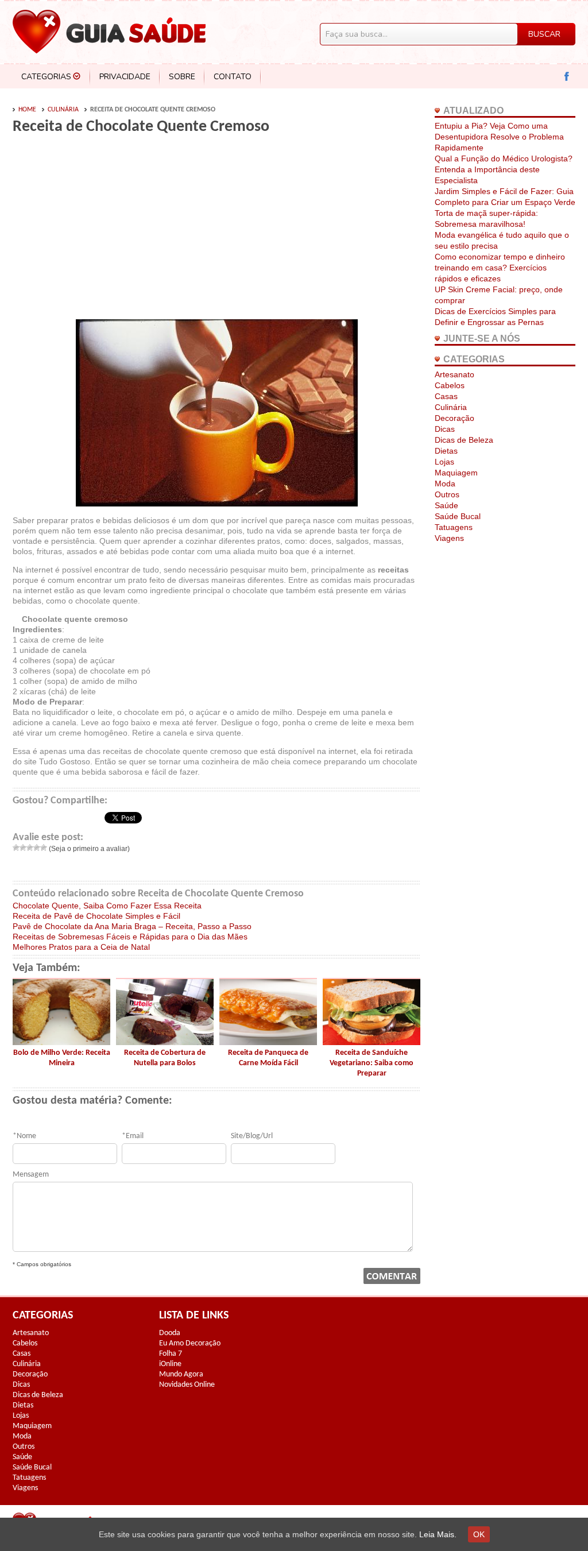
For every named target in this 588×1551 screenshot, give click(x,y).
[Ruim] (23, 847)
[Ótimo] (43, 847)
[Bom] (36, 847)
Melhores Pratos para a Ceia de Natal (81, 947)
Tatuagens (454, 527)
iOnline (170, 1364)
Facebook (567, 77)
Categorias (46, 76)
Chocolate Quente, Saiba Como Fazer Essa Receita (107, 905)
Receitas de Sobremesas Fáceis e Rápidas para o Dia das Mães (130, 936)
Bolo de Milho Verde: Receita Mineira (61, 1058)
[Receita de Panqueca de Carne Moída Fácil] (268, 1042)
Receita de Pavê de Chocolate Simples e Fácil (96, 915)
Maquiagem (456, 472)
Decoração (454, 418)
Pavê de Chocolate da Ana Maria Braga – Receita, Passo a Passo (132, 926)
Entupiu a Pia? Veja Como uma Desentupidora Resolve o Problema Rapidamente (499, 136)
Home (27, 109)
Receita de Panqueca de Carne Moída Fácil (268, 1058)
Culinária (63, 109)
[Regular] (29, 847)
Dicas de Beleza (464, 439)
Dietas (446, 450)
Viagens (449, 538)
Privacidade (124, 76)
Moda (445, 483)
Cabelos (450, 385)
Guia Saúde (109, 31)
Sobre (182, 76)
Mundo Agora (181, 1374)
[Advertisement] (109, 230)
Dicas (445, 429)
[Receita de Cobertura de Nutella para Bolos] (165, 1042)
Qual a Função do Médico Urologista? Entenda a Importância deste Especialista (503, 169)
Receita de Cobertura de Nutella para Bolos (165, 1058)
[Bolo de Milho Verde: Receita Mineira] (61, 1042)
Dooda (169, 1333)
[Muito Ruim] (16, 847)
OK (479, 1534)
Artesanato (454, 374)
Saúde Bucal (458, 516)
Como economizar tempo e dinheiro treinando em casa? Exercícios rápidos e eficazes (500, 267)
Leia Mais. (438, 1534)
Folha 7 (170, 1353)
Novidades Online (187, 1384)
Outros (447, 494)
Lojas (444, 461)
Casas (446, 396)
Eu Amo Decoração (189, 1343)
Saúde (446, 505)
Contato (233, 76)
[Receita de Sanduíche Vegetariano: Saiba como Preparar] (371, 1042)
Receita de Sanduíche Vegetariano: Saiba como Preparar (371, 1063)
